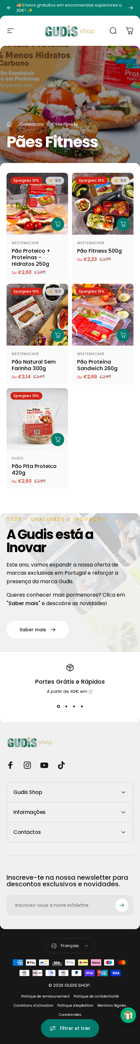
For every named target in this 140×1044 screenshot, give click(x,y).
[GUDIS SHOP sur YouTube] (44, 765)
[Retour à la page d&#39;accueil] (9, 124)
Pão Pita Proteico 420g (34, 469)
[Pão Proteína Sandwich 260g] (102, 315)
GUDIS (18, 458)
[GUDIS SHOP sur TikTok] (61, 765)
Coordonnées (70, 1014)
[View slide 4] (82, 707)
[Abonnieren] (121, 905)
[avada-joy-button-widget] (128, 1015)
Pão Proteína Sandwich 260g (97, 365)
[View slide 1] (58, 707)
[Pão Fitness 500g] (102, 204)
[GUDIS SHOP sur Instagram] (27, 765)
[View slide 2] (66, 707)
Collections (32, 124)
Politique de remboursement (45, 996)
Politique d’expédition (75, 1005)
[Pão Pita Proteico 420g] (37, 419)
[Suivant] (131, 8)
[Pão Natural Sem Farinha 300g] (37, 315)
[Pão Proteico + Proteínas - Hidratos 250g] (37, 204)
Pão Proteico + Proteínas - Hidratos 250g (31, 257)
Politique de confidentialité (96, 996)
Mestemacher (25, 243)
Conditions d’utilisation (33, 1005)
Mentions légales (111, 1005)
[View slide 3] (74, 707)
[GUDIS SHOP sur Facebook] (10, 765)
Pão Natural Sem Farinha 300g (34, 365)
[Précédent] (9, 8)
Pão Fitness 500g (99, 251)
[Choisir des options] (57, 224)
